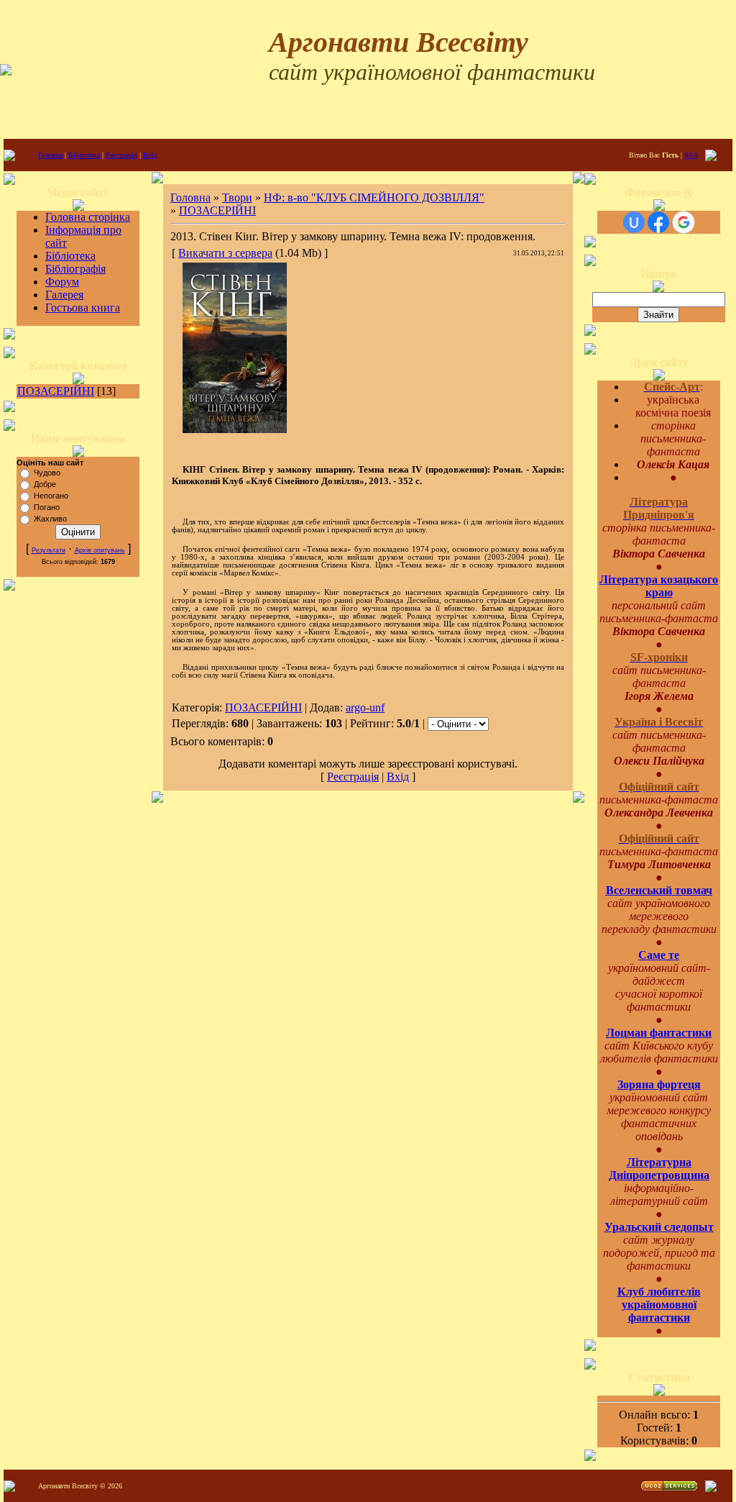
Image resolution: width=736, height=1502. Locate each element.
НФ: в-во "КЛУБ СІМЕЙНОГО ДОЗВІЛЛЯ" (374, 197)
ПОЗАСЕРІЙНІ (55, 391)
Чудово (47, 472)
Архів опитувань (100, 550)
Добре (45, 484)
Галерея (64, 294)
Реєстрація (121, 155)
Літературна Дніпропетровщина (659, 1168)
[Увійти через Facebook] (658, 222)
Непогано (51, 495)
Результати (48, 550)
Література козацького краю (658, 585)
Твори (237, 197)
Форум (62, 282)
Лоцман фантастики (659, 1033)
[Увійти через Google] (683, 222)
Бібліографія (75, 269)
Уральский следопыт (659, 1227)
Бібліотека (84, 155)
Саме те (658, 955)
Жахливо (50, 518)
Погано (47, 507)
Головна (50, 155)
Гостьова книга (82, 307)
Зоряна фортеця (659, 1084)
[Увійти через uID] (634, 222)
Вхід (150, 155)
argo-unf (365, 707)
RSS (691, 155)
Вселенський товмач (659, 890)
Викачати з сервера (225, 253)
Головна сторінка (87, 217)
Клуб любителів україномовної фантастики (659, 1304)
